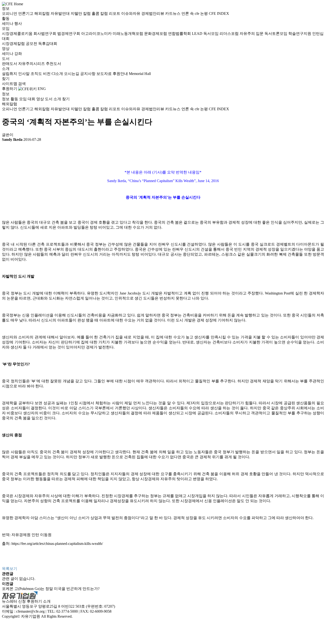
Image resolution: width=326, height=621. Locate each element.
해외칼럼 (42, 13)
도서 (6, 59)
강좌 (18, 54)
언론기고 (26, 13)
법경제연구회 (69, 34)
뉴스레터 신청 (14, 601)
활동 (6, 18)
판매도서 (10, 64)
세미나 (8, 23)
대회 (6, 39)
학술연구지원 (300, 34)
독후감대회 (47, 44)
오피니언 (10, 13)
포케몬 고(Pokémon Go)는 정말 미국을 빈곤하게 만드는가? (51, 589)
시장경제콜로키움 (17, 34)
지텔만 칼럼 (81, 13)
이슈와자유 (131, 13)
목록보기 (9, 569)
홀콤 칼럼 (100, 13)
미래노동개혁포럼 (128, 34)
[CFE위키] (27, 89)
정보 (6, 8)
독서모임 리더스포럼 (221, 34)
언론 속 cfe (190, 13)
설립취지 (10, 74)
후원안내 (121, 74)
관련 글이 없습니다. (18, 579)
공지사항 (88, 74)
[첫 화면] (12, 4)
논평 (204, 13)
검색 (22, 84)
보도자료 (104, 74)
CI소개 (58, 74)
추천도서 (53, 64)
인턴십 (318, 34)
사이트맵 (10, 84)
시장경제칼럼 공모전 (20, 44)
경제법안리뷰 (153, 13)
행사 (18, 23)
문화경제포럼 (156, 34)
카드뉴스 (173, 13)
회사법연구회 (45, 34)
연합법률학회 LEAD (185, 34)
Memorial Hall (140, 74)
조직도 (37, 74)
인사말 (24, 74)
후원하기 (9, 89)
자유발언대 (61, 13)
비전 (47, 74)
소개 (6, 69)
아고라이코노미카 (97, 34)
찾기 (6, 79)
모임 (6, 28)
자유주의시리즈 (32, 64)
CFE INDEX (219, 13)
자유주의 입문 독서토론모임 (264, 34)
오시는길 (72, 74)
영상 (6, 49)
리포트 (115, 13)
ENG (42, 89)
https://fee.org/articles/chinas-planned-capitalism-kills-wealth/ (57, 544)
